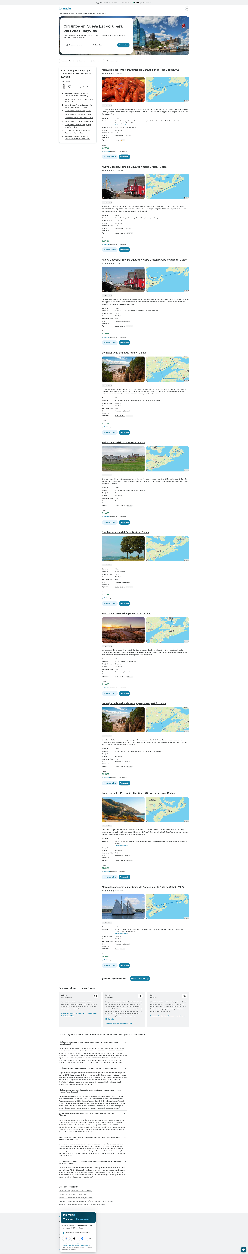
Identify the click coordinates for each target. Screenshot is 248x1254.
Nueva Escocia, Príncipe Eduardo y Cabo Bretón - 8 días (79, 100)
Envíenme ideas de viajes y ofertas (78, 1232)
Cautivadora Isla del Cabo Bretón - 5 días (79, 118)
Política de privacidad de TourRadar (78, 1245)
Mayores (104, 13)
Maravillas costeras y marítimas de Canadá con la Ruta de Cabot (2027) (77, 138)
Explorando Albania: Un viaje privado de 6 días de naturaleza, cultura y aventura (86, 1201)
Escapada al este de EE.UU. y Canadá (72, 1194)
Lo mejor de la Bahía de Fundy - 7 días (78, 111)
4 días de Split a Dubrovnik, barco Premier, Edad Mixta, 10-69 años (82, 1205)
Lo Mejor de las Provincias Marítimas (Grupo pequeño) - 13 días (77, 132)
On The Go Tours (120, 233)
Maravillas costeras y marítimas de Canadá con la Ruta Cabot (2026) (76, 95)
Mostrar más (109, 1019)
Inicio (60, 13)
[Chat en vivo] (243, 1249)
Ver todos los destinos (121, 125)
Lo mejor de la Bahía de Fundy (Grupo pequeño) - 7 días (78, 126)
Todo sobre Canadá (67, 61)
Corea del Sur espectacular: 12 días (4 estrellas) (75, 1191)
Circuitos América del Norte (70, 13)
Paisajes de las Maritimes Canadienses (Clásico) (167, 1016)
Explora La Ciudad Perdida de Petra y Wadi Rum (76, 1198)
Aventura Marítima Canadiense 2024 (118, 1024)
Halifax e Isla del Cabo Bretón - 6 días (78, 114)
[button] (145, 151)
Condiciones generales (97, 1250)
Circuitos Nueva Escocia (94, 13)
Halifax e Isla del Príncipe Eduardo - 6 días (79, 121)
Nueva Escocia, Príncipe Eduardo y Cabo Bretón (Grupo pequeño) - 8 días (79, 106)
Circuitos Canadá (82, 13)
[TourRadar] (65, 8)
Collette (117, 140)
